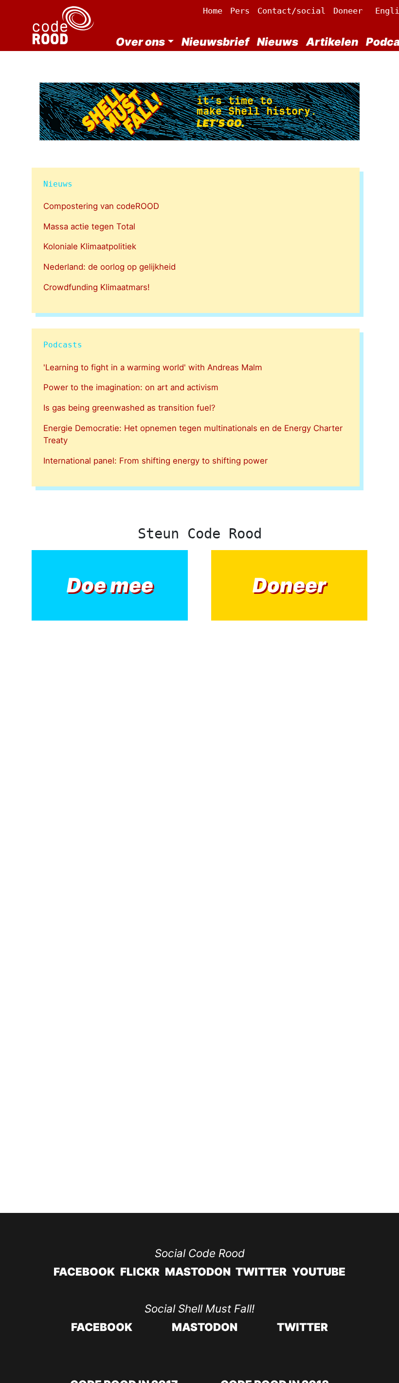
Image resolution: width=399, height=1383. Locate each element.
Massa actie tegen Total (89, 226)
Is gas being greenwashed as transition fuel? (129, 408)
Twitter (261, 1271)
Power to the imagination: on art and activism (130, 387)
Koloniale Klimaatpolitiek (89, 246)
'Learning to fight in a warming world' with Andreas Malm (152, 367)
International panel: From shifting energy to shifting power (155, 461)
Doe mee (110, 585)
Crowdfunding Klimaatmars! (96, 287)
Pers (240, 11)
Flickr (140, 1271)
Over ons (140, 41)
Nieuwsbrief (215, 41)
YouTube (318, 1271)
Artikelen (332, 41)
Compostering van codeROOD (101, 206)
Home (212, 11)
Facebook (84, 1271)
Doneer (348, 11)
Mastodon (198, 1271)
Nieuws (277, 41)
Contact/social (291, 11)
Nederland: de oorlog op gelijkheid (109, 267)
